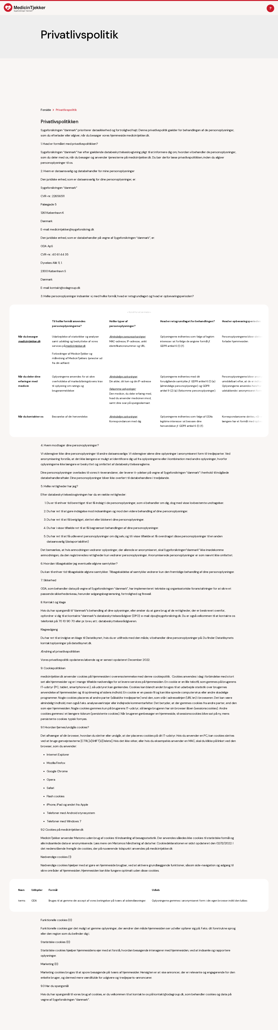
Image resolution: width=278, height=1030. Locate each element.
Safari (50, 788)
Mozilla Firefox (56, 763)
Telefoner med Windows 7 (64, 821)
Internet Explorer (58, 755)
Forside (46, 110)
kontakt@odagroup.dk (65, 288)
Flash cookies (55, 796)
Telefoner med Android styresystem (71, 813)
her (153, 843)
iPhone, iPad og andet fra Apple (67, 805)
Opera (51, 780)
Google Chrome (57, 771)
